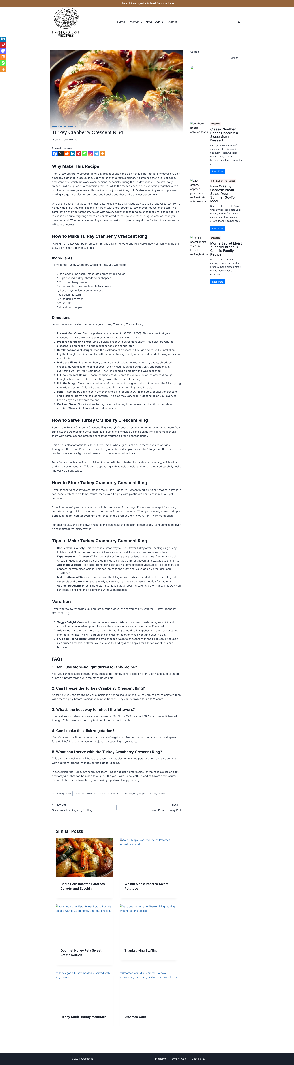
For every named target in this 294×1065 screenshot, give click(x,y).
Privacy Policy (197, 1058)
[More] (102, 153)
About (159, 21)
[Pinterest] (78, 153)
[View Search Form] (239, 22)
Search (194, 51)
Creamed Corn (135, 1017)
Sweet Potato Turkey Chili (165, 808)
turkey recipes (157, 793)
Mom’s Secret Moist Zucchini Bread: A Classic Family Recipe (226, 248)
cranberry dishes (62, 793)
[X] (61, 153)
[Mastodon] (3, 51)
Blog (149, 21)
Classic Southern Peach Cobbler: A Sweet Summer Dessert (224, 134)
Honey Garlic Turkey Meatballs (83, 1017)
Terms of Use (178, 1058)
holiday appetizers (110, 793)
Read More (217, 171)
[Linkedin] (72, 153)
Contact (172, 21)
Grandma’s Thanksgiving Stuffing (72, 808)
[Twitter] (96, 153)
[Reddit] (67, 153)
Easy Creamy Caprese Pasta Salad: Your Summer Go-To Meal (222, 193)
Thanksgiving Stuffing (141, 950)
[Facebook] (55, 153)
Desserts (215, 123)
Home (121, 21)
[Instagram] (90, 153)
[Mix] (3, 57)
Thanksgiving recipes (134, 793)
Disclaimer (161, 1058)
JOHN (58, 139)
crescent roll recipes (85, 793)
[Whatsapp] (84, 153)
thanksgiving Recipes (64, 126)
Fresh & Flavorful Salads (223, 180)
